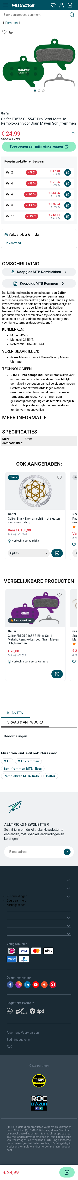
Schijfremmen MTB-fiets (23, 768)
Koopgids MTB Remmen (39, 283)
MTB (7, 761)
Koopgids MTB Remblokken (39, 272)
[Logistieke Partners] (39, 1012)
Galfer (5, 113)
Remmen (11, 22)
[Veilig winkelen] (39, 955)
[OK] (67, 852)
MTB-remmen (28, 761)
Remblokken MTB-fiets (21, 776)
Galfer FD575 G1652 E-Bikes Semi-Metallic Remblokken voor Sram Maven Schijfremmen (33, 639)
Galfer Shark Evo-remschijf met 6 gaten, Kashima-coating (34, 520)
